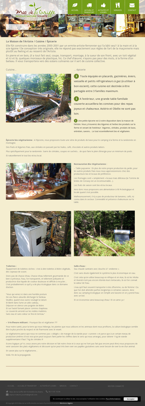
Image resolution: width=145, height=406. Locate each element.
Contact (74, 386)
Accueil (11, 386)
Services (62, 386)
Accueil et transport (27, 386)
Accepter (131, 399)
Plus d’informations (113, 399)
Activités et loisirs (48, 386)
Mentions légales (66, 403)
